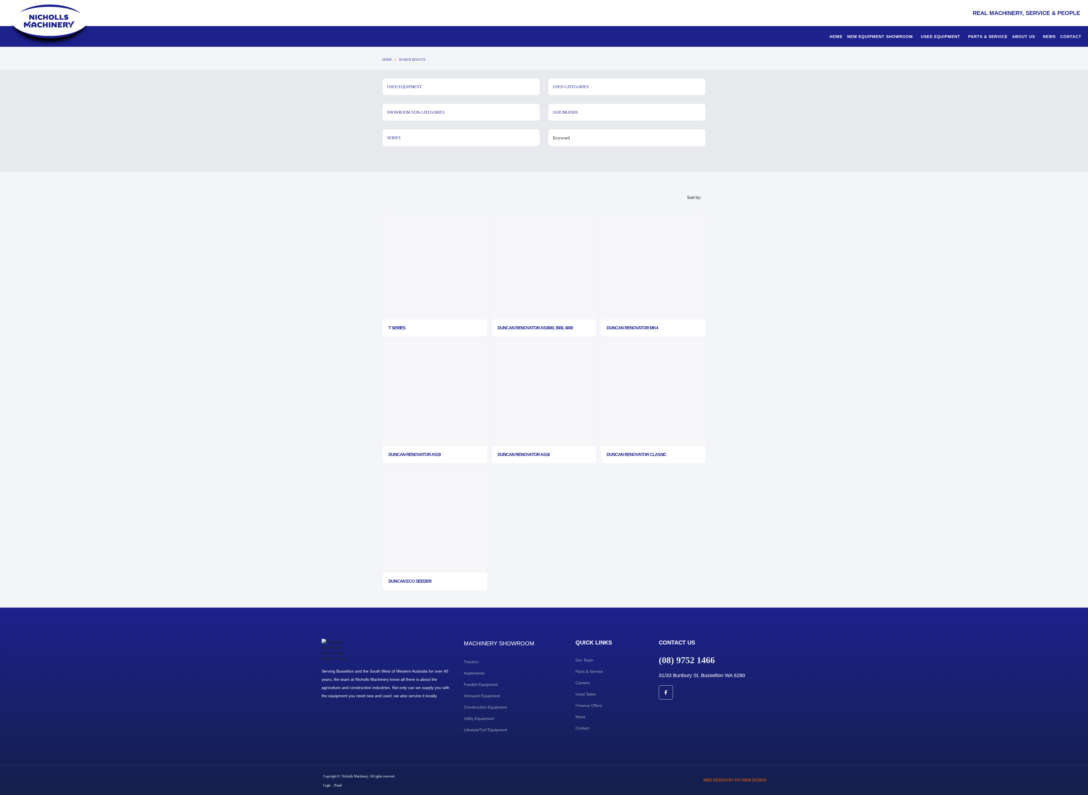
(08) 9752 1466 (687, 660)
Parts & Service (988, 36)
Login (327, 785)
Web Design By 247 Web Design (734, 780)
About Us (1023, 36)
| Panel (337, 785)
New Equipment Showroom (880, 36)
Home (836, 36)
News (1049, 36)
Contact (1070, 36)
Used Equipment (940, 36)
